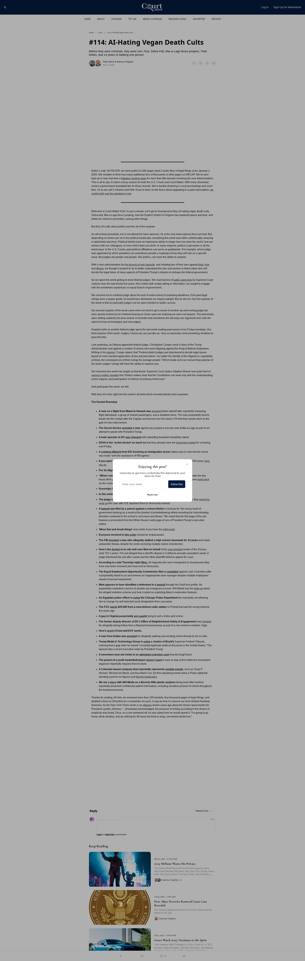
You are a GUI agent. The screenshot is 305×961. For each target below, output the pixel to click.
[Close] (187, 464)
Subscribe (177, 484)
